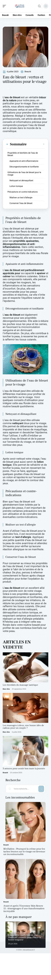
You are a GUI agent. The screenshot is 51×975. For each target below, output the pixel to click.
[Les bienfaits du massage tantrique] (25, 667)
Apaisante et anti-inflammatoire (24, 161)
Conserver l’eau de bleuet (21, 203)
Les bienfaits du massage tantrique (20, 684)
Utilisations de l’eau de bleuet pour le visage (24, 173)
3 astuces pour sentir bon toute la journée (24, 768)
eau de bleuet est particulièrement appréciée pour (23, 271)
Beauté (28, 71)
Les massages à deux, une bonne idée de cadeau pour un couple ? (23, 726)
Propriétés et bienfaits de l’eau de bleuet (22, 154)
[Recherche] (39, 6)
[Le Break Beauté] (19, 6)
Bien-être (6, 689)
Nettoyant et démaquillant (21, 180)
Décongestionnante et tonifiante (24, 166)
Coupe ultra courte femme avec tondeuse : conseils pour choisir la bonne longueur (24, 937)
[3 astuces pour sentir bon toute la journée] (25, 751)
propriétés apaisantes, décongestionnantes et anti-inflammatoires (21, 244)
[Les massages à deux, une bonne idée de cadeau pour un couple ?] (25, 708)
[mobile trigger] (5, 6)
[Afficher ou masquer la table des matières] (36, 144)
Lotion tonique (16, 186)
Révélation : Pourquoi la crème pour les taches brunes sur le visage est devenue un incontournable (24, 851)
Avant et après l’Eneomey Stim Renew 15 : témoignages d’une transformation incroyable (23, 908)
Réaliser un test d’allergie (21, 197)
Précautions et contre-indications (22, 191)
